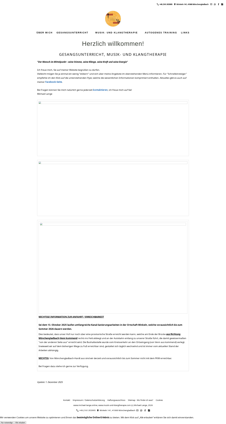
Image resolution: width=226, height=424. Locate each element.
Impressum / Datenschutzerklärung (89, 400)
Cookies (159, 400)
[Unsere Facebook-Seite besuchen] (218, 4)
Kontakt (66, 400)
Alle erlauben (20, 423)
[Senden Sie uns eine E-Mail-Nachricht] (211, 4)
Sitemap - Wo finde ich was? (140, 400)
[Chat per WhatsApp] (215, 4)
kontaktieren (100, 89)
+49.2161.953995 (165, 4)
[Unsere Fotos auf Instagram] (222, 4)
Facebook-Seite (53, 81)
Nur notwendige (7, 423)
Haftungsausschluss (116, 400)
